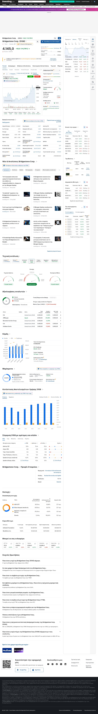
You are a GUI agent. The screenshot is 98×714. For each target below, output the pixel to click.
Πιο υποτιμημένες (69, 212)
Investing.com (5, 211)
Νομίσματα (68, 39)
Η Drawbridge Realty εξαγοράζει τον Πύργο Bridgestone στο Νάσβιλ (12, 240)
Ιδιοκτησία (17, 69)
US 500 (67, 64)
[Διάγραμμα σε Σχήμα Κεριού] (4, 74)
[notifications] (92, 1)
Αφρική (83, 6)
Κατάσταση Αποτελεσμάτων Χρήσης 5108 (21, 389)
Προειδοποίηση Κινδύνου (90, 710)
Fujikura (29, 543)
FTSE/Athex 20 (68, 59)
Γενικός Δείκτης (69, 56)
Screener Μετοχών (13, 6)
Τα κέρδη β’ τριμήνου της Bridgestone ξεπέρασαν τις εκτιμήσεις (10, 195)
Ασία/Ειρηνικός (77, 6)
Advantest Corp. (43, 543)
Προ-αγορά (25, 6)
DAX (66, 61)
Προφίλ (11, 69)
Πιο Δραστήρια (68, 132)
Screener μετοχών (50, 4)
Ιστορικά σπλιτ (34, 69)
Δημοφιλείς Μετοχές (71, 182)
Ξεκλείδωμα (56, 48)
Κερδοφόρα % (77, 132)
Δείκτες (74, 39)
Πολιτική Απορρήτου (77, 710)
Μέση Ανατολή (70, 6)
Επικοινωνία (74, 665)
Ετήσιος (4, 397)
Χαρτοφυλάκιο (90, 662)
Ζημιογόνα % (85, 132)
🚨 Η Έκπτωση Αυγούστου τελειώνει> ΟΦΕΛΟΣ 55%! (61, 1)
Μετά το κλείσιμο (32, 6)
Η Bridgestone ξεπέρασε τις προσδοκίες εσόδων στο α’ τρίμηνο (11, 223)
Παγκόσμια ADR (46, 6)
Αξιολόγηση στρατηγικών (53, 59)
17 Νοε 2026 (38, 145)
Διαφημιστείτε (75, 662)
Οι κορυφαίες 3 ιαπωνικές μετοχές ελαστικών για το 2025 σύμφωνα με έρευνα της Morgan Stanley (43, 241)
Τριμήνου (11, 397)
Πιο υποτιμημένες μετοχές (71, 207)
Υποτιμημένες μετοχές (90, 6)
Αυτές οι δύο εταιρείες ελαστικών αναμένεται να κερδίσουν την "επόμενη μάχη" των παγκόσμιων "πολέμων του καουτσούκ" (43, 226)
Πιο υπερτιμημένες (79, 212)
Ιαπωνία (59, 482)
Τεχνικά (53, 66)
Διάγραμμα (11, 66)
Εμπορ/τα (80, 39)
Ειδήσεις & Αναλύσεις (24, 66)
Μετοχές (85, 39)
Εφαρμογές (89, 659)
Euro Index (67, 71)
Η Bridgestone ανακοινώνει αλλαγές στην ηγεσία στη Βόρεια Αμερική (42, 179)
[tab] (6, 261)
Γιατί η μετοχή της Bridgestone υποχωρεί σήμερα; (12, 208)
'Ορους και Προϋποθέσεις (65, 710)
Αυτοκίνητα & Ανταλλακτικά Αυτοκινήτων (53, 471)
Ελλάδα (20, 6)
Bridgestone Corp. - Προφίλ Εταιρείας (19, 467)
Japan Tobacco (19, 543)
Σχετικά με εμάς (75, 659)
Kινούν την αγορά (70, 127)
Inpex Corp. (54, 543)
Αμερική (59, 6)
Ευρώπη (64, 6)
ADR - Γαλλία (53, 6)
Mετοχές (5, 6)
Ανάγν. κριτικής (88, 169)
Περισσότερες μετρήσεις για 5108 (54, 121)
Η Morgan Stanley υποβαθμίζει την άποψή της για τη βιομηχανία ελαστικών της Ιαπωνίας (43, 196)
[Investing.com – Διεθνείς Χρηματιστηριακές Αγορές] (8, 1)
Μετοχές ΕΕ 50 (68, 66)
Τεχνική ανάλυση (10, 256)
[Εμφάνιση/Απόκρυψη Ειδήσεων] (31, 73)
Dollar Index (68, 69)
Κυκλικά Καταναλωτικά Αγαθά (52, 475)
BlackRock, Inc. (7, 531)
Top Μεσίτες (69, 158)
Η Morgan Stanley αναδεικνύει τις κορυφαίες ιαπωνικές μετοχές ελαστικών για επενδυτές (43, 210)
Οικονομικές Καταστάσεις (40, 66)
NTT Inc (5, 543)
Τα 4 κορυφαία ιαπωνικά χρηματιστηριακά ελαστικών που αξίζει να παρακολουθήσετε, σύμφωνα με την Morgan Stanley (11, 181)
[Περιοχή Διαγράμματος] (7, 74)
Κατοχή (5, 492)
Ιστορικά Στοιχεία (25, 69)
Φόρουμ (59, 66)
